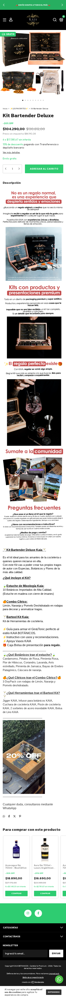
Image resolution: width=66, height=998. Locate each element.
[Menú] (5, 20)
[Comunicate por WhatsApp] (59, 979)
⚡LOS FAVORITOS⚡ (19, 108)
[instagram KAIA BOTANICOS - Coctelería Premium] (28, 913)
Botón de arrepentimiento (33, 977)
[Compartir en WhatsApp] (4, 816)
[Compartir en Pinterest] (20, 816)
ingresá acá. (54, 973)
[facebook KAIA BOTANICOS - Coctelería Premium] (38, 913)
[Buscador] (55, 20)
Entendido (54, 992)
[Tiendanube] (33, 982)
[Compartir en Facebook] (9, 816)
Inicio (5, 108)
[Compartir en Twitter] (14, 816)
